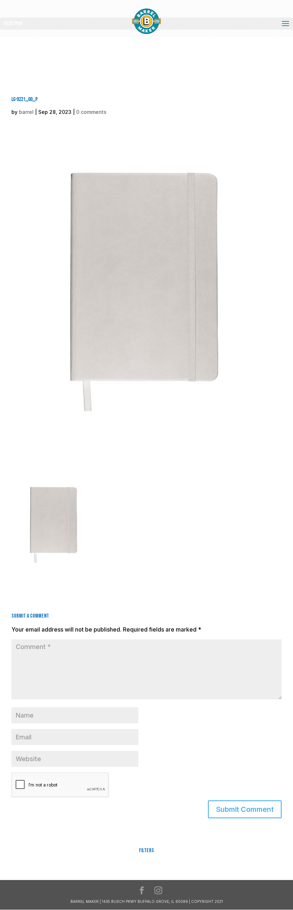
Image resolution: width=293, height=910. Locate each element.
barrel (26, 112)
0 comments (91, 112)
